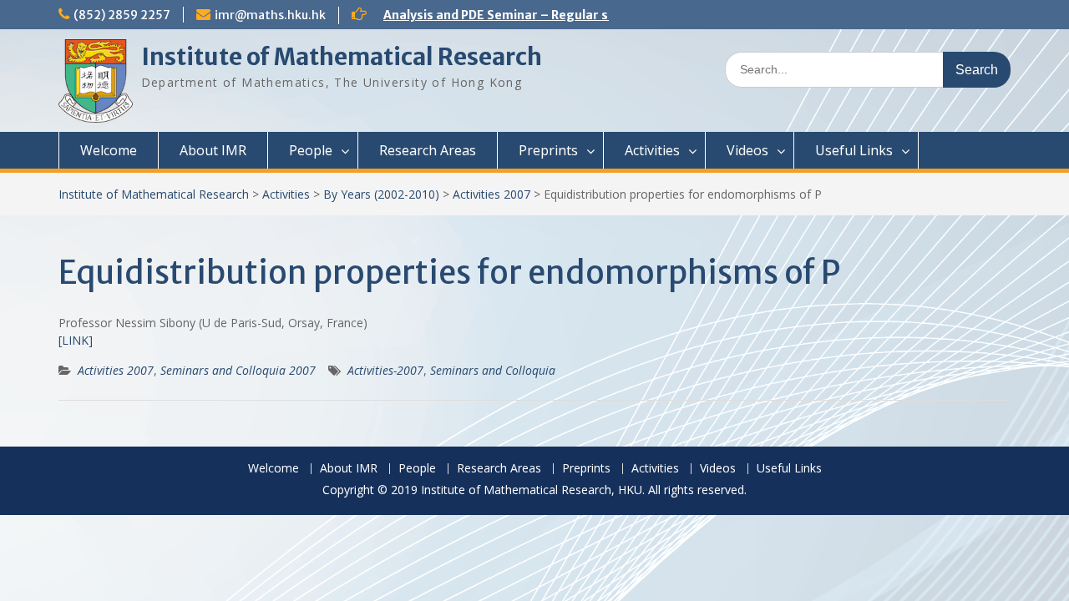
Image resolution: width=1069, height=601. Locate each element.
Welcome (108, 150)
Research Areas (427, 150)
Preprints (548, 150)
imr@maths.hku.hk (270, 15)
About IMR (213, 150)
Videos (747, 150)
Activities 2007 (491, 194)
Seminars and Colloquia (492, 370)
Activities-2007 (385, 370)
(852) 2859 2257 (121, 15)
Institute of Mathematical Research (341, 57)
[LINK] (75, 340)
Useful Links (854, 150)
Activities (652, 150)
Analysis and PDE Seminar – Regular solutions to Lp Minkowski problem (595, 15)
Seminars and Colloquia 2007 (238, 370)
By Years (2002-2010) (381, 194)
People (310, 150)
